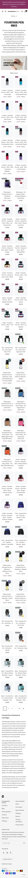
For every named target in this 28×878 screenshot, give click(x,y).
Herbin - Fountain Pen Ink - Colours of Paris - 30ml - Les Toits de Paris (7, 222)
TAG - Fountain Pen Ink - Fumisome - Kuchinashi (20, 623)
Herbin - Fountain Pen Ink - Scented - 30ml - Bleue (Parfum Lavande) (21, 462)
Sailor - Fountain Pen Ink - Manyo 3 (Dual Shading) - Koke (21, 698)
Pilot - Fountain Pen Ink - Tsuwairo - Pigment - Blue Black (7, 542)
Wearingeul (12, 47)
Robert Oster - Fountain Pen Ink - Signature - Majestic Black (21, 568)
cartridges (9, 39)
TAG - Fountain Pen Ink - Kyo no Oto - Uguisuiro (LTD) (20, 349)
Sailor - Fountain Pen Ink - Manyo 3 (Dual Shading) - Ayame (7, 673)
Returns (18, 816)
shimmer (15, 32)
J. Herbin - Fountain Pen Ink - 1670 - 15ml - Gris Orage (7, 92)
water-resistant (17, 34)
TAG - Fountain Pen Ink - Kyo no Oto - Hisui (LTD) (7, 349)
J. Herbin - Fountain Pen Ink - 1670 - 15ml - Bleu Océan (7, 117)
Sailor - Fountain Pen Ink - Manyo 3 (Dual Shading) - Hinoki (21, 673)
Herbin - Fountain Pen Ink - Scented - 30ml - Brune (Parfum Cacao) (7, 489)
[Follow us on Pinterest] (10, 853)
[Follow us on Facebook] (3, 853)
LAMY (18, 45)
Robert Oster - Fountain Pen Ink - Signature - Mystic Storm (7, 597)
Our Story (4, 805)
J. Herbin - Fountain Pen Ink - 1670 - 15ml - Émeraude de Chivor (7, 142)
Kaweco (23, 45)
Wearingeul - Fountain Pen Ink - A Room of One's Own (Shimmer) (7, 404)
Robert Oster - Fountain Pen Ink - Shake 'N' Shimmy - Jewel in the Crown (20, 597)
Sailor (8, 45)
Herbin (4, 770)
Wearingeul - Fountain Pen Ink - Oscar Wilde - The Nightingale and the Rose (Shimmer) (7, 434)
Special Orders (20, 810)
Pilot (5, 45)
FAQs (17, 804)
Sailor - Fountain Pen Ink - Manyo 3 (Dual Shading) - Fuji (7, 698)
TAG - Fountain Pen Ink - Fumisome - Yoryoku (7, 648)
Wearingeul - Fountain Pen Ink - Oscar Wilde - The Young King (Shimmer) (20, 434)
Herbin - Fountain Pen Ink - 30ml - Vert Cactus (21, 300)
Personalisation (6, 811)
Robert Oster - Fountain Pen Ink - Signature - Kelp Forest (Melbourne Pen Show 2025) (7, 376)
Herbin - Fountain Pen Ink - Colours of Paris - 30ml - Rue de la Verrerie (21, 222)
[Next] (23, 708)
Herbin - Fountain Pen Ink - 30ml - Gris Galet (21, 275)
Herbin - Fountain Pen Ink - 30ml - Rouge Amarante (7, 300)
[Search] (5, 11)
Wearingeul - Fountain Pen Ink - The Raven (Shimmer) (7, 195)
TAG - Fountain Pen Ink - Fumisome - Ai (7, 622)
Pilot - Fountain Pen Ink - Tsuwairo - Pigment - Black (21, 542)
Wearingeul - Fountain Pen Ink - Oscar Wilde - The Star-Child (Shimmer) (7, 462)
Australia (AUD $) (7, 859)
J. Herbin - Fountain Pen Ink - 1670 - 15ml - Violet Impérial (21, 167)
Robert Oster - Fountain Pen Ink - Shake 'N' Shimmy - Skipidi (20, 375)
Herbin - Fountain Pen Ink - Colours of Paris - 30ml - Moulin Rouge (7, 249)
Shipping (18, 813)
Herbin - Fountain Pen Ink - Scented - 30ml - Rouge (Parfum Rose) (20, 489)
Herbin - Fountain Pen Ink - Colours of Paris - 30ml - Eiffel (7, 275)
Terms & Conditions (19, 820)
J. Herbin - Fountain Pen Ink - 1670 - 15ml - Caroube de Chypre (21, 142)
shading (5, 34)
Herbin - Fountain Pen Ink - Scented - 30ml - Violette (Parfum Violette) (7, 516)
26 (19, 708)
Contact (4, 814)
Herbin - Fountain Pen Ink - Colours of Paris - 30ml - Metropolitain (20, 249)
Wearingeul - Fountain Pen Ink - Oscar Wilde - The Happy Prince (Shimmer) (20, 405)
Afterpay (4, 821)
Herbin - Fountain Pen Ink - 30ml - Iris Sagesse (20, 325)
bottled (19, 37)
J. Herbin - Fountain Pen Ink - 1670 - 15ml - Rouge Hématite (21, 117)
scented (6, 37)
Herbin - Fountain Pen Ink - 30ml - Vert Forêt (7, 325)
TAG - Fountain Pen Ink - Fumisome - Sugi (20, 647)
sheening (21, 32)
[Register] (24, 843)
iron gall (10, 34)
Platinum (13, 45)
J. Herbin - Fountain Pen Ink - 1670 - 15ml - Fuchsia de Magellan (7, 168)
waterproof (21, 728)
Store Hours (5, 818)
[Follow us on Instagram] (7, 853)
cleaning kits (5, 751)
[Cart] (25, 11)
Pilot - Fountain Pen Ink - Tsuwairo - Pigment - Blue (21, 515)
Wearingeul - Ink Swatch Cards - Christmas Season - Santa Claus (21, 195)
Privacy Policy (20, 824)
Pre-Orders (19, 807)
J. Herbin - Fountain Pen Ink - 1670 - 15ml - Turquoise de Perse (21, 92)
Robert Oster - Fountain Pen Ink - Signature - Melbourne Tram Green (7, 569)
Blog (3, 808)
